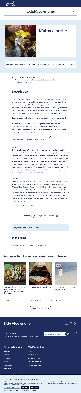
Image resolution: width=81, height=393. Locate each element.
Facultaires (7, 358)
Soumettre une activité (34, 361)
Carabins (6, 354)
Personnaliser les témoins (12, 387)
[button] (75, 11)
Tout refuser (25, 387)
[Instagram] (71, 324)
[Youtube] (66, 324)
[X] (75, 324)
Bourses (6, 361)
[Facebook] (57, 324)
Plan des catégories (33, 354)
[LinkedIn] (62, 324)
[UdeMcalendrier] (40, 11)
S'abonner (71, 334)
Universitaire (7, 351)
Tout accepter (34, 387)
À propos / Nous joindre (34, 365)
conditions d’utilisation (31, 390)
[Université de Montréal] (9, 3)
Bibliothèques (8, 365)
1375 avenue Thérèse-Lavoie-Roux (44, 80)
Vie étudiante (7, 368)
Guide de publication (34, 358)
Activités (30, 351)
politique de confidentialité (15, 390)
